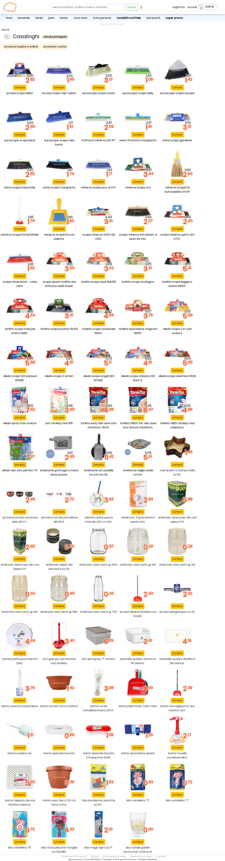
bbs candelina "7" (177, 800)
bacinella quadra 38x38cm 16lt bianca (177, 661)
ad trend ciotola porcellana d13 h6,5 (59, 519)
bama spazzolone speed (137, 753)
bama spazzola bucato (59, 753)
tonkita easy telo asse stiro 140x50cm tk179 (99, 425)
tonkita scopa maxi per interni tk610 (20, 331)
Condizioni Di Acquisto (74, 856)
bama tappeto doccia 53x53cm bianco (20, 802)
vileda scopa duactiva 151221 (177, 376)
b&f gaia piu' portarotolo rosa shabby (59, 661)
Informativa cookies (114, 856)
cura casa (80, 18)
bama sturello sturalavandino (177, 755)
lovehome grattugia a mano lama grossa (59, 472)
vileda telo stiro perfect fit (19, 470)
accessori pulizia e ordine (21, 47)
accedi (192, 7)
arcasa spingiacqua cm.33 (177, 612)
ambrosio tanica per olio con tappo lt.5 (20, 567)
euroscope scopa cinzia (98, 93)
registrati (178, 7)
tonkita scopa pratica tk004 (59, 329)
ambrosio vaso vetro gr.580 (59, 612)
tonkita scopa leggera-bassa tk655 (177, 284)
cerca (132, 7)
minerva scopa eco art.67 (98, 187)
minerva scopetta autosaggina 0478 (177, 189)
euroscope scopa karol (19, 140)
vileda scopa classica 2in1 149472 (138, 378)
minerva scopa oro (138, 187)
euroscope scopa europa (177, 93)
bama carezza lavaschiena (19, 706)
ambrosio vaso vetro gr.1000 (98, 565)
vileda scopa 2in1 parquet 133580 (20, 378)
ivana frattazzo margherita (137, 140)
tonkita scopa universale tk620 (98, 331)
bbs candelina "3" (137, 800)
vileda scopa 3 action (59, 376)
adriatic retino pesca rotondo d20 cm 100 (99, 519)
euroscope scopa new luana (59, 142)
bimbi (39, 18)
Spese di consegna (141, 856)
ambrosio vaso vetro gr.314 (20, 612)
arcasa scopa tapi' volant (59, 93)
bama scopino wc (20, 753)
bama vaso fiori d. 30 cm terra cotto (59, 802)
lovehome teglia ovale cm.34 (138, 472)
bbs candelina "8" (19, 848)
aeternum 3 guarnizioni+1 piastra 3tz (138, 519)
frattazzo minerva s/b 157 (98, 140)
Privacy (95, 856)
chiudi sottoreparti (55, 37)
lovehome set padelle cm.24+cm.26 (98, 472)
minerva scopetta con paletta (59, 237)
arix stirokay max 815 (59, 423)
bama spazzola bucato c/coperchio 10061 (98, 755)
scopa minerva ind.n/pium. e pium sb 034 (138, 237)
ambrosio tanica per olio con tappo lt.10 (177, 519)
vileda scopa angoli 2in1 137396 (98, 378)
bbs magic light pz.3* (98, 848)
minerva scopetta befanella (20, 235)
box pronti (153, 18)
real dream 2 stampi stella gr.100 (177, 472)
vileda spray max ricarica (20, 423)
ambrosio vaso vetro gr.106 (138, 565)
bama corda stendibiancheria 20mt (98, 708)
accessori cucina (54, 47)
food (9, 18)
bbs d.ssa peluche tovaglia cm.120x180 (59, 850)
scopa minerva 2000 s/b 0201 (98, 237)
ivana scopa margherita (59, 187)
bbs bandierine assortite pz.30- (98, 802)
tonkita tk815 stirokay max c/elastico (177, 425)
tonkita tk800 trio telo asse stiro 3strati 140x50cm (138, 425)
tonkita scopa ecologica (137, 282)
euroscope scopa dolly (138, 93)
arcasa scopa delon (19, 93)
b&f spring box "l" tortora (98, 659)
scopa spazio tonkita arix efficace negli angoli (59, 284)
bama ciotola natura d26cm (59, 706)
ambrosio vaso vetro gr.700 (98, 612)
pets (51, 18)
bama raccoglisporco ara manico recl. (177, 708)
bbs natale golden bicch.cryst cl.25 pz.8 (138, 850)
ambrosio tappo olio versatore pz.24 (59, 567)
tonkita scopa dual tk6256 (98, 282)
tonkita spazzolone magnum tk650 (138, 331)
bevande (24, 18)
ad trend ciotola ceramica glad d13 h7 (20, 519)
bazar (64, 18)
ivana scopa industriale (19, 187)
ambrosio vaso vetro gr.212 (177, 565)
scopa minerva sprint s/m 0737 (177, 237)
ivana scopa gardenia (177, 140)
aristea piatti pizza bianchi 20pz (20, 661)
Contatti (161, 856)
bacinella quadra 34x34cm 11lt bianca (138, 661)
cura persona (102, 18)
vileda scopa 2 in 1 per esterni (177, 331)
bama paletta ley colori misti (138, 706)
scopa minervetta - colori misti (20, 284)
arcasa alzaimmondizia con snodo (138, 614)
